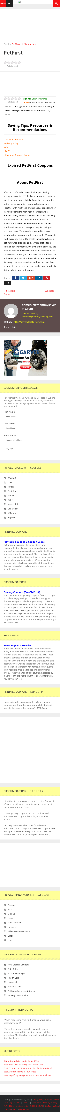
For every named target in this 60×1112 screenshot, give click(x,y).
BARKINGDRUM (36, 1106)
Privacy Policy (11, 143)
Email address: (11, 435)
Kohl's (11, 500)
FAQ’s (7, 151)
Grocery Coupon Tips (18, 995)
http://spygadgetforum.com (29, 322)
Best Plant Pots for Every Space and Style (23, 1064)
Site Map (9, 1103)
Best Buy (12, 491)
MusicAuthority (22, 1106)
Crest (10, 918)
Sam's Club (13, 504)
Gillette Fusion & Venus (19, 931)
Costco (11, 482)
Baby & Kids (13, 969)
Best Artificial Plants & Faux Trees (20, 1071)
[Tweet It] (23, 278)
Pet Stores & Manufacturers (25, 44)
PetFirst (13, 52)
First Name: (9, 411)
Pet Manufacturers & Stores (21, 991)
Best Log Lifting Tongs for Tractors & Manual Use (27, 1075)
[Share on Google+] (31, 278)
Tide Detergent (15, 922)
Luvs (10, 940)
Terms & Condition (14, 139)
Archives (49, 1099)
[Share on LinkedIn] (39, 278)
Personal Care (14, 986)
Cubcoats (50, 290)
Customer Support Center (17, 155)
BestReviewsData (52, 1106)
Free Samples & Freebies (17, 645)
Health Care (13, 977)
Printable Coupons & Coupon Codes (24, 541)
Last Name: (9, 423)
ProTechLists (9, 1106)
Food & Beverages (16, 973)
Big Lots (11, 517)
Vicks (10, 909)
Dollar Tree (13, 508)
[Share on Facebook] (15, 278)
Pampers (12, 905)
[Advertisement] (30, 82)
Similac (11, 913)
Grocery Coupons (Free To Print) (22, 592)
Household (13, 982)
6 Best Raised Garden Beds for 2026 (21, 1061)
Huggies (12, 927)
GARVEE (17, 1103)
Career (8, 147)
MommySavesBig (50, 1103)
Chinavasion (36, 1103)
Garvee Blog (24, 1109)
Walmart (12, 478)
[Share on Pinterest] (46, 278)
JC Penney (12, 513)
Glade (10, 935)
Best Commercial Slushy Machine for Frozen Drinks (28, 1068)
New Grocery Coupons (18, 964)
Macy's (11, 495)
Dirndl (15, 1109)
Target (11, 486)
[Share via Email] (7, 283)
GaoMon (26, 1103)
